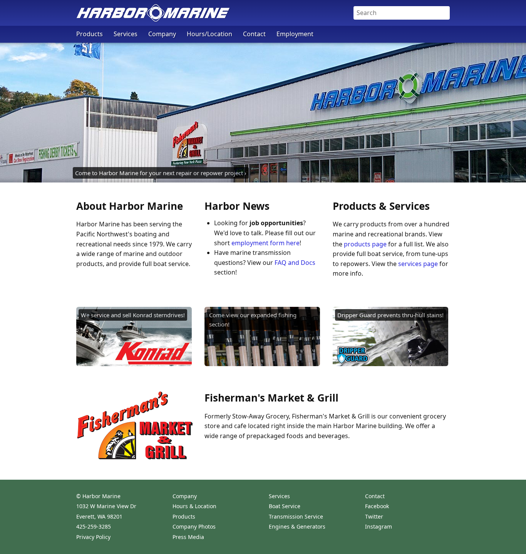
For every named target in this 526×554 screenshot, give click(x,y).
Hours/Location (209, 34)
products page (365, 244)
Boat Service (284, 506)
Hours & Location (194, 506)
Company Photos (194, 526)
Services (125, 34)
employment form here (265, 243)
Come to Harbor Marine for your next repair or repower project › (160, 173)
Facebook (377, 506)
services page (418, 263)
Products (89, 34)
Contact (254, 34)
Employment (294, 34)
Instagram (378, 526)
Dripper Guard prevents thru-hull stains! (390, 315)
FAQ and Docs (295, 262)
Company (162, 34)
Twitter (374, 516)
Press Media (188, 537)
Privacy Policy (93, 537)
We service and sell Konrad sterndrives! (133, 315)
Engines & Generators (297, 526)
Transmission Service (296, 516)
